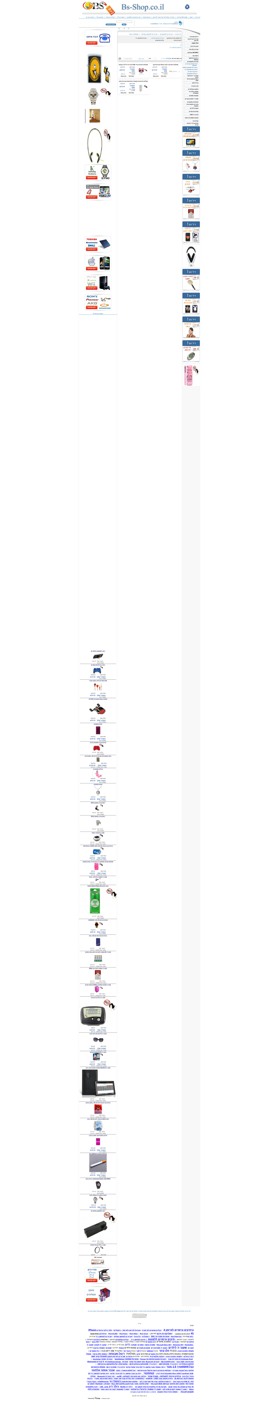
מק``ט (163, 58)
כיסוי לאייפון (145, 1392)
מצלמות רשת (133, 34)
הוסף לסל (131, 76)
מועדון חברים (90, 17)
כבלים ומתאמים (159, 40)
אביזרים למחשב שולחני (149, 34)
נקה (140, 58)
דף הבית (178, 34)
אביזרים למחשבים (166, 34)
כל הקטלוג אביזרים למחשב (174, 38)
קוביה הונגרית (135, 1392)
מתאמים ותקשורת (176, 47)
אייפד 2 (153, 1392)
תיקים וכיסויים (177, 40)
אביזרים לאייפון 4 (118, 1356)
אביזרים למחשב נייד (140, 38)
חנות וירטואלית (106, 1398)
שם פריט (168, 58)
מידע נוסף (123, 76)
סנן (143, 58)
